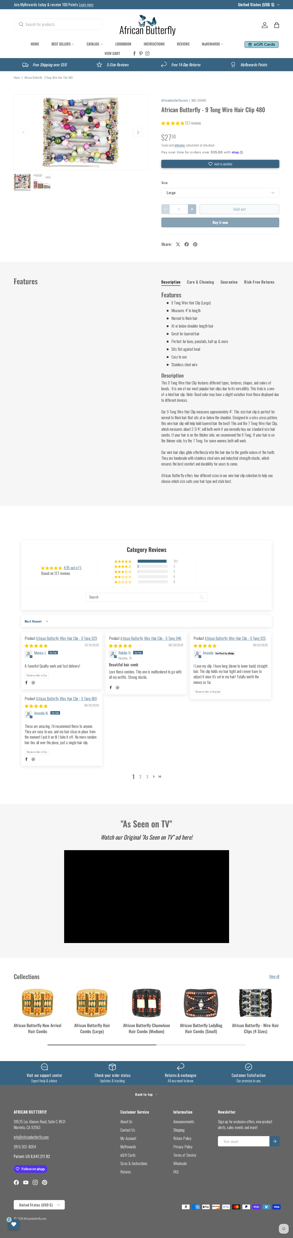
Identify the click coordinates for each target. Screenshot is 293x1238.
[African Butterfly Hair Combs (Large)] (92, 1003)
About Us (126, 1121)
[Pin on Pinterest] (195, 244)
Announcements (183, 1121)
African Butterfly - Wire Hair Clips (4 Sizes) (255, 1028)
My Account (128, 1138)
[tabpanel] (220, 387)
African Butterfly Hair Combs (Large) (92, 1028)
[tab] (170, 282)
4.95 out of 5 (72, 567)
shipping (179, 145)
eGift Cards (128, 1155)
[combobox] (58, 24)
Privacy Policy (183, 1146)
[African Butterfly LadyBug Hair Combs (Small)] (201, 1003)
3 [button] (147, 776)
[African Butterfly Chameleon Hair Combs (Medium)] (146, 1003)
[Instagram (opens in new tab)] (147, 53)
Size (164, 182)
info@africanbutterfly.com (31, 1137)
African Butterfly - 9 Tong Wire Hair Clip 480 (48, 77)
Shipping (179, 1130)
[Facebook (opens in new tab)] (134, 53)
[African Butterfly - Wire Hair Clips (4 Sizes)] (255, 1003)
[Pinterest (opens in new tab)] (141, 53)
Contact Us (127, 1130)
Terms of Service (184, 1155)
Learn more (86, 4)
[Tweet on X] (178, 244)
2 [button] (140, 776)
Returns (125, 1172)
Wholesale (180, 1163)
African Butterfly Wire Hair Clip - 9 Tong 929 (66, 638)
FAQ (176, 1172)
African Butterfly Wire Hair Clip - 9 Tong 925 (235, 638)
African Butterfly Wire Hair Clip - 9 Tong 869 (66, 698)
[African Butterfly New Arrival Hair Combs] (37, 1003)
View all (274, 976)
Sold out (239, 209)
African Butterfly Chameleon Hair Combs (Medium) (146, 1028)
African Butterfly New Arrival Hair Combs (37, 1028)
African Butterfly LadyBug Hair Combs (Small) (201, 1028)
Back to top (144, 1094)
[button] (276, 25)
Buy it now (220, 222)
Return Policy (182, 1138)
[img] (36, 645)
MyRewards (128, 1146)
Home (17, 77)
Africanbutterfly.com (174, 100)
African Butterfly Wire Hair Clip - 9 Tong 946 (150, 638)
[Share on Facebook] (186, 244)
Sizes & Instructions (134, 1163)
